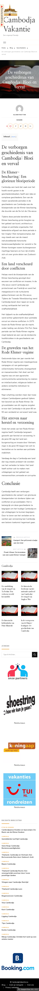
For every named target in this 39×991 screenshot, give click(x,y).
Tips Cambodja (8, 923)
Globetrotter (19, 115)
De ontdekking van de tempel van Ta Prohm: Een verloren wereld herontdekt (8, 591)
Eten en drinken (8, 827)
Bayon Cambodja (8, 864)
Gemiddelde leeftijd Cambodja (15, 839)
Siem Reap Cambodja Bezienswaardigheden (11, 847)
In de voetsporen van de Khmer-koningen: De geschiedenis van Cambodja (27, 626)
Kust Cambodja (8, 909)
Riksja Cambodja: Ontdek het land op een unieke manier (19, 938)
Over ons (30, 985)
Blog (3, 985)
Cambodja (5, 836)
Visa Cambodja (8, 903)
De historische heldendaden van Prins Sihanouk (8, 623)
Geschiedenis (19, 66)
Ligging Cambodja (9, 916)
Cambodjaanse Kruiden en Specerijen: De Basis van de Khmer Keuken (19, 831)
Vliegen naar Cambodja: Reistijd (15, 882)
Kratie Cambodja (8, 930)
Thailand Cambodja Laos (12, 889)
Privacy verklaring (12, 987)
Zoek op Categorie (16, 985)
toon (13, 137)
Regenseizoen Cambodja (12, 896)
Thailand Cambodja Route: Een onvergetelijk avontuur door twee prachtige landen (16, 873)
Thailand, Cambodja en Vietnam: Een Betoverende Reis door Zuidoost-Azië (18, 856)
